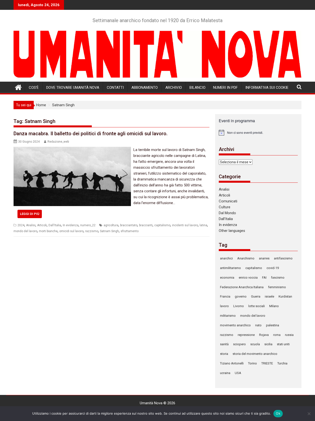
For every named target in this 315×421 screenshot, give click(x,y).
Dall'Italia (54, 225)
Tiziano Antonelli (232, 363)
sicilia (268, 344)
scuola (255, 344)
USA (238, 373)
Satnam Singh (109, 231)
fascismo (277, 277)
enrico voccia (248, 277)
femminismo (277, 287)
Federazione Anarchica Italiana (242, 287)
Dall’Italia (226, 219)
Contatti (115, 87)
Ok (278, 413)
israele (269, 296)
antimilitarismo (230, 268)
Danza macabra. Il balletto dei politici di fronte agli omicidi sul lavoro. (91, 133)
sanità (224, 344)
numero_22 (87, 225)
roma (277, 335)
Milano (274, 306)
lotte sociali (256, 306)
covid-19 (273, 268)
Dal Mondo (227, 213)
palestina (272, 325)
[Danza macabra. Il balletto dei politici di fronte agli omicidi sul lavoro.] (72, 150)
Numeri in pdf (225, 87)
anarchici (226, 258)
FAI (264, 277)
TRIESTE (267, 363)
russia (289, 335)
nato (258, 325)
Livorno (238, 306)
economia (227, 277)
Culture (224, 207)
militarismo (228, 315)
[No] (308, 413)
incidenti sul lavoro (185, 225)
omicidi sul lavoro (71, 231)
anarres (264, 258)
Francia (225, 296)
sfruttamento (130, 231)
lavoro (224, 306)
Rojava (264, 335)
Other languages (232, 230)
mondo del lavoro (25, 231)
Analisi (30, 225)
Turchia (282, 363)
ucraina (225, 373)
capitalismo (162, 225)
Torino (252, 363)
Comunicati (228, 201)
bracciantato (128, 225)
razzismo (91, 231)
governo (241, 296)
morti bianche (48, 231)
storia (224, 354)
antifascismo (283, 258)
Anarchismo (245, 258)
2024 (20, 225)
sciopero (239, 344)
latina (203, 225)
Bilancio (197, 87)
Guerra (255, 296)
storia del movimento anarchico (255, 354)
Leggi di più (29, 214)
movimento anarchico (235, 325)
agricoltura (111, 225)
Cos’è (34, 87)
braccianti (146, 225)
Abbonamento (144, 87)
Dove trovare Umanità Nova (72, 87)
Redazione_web (58, 141)
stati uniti (283, 344)
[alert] (258, 132)
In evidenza (71, 225)
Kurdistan (285, 296)
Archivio (173, 87)
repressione (246, 335)
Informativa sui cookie (266, 87)
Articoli (42, 225)
